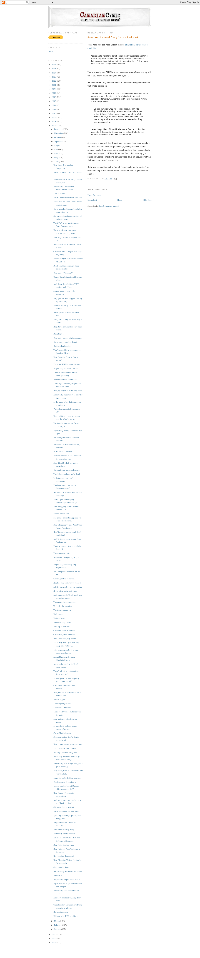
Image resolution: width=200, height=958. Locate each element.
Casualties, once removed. (64, 634)
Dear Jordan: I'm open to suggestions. (63, 794)
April (56, 161)
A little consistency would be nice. (68, 197)
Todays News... (59, 618)
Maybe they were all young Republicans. (64, 566)
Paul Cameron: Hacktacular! (65, 748)
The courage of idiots (62, 553)
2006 (54, 934)
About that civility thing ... (64, 829)
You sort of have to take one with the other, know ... (67, 457)
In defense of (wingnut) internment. (63, 480)
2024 (54, 72)
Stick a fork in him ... (62, 513)
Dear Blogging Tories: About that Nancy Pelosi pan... (67, 526)
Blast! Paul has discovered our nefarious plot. (66, 267)
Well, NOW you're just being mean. (68, 390)
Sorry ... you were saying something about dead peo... (66, 501)
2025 (54, 68)
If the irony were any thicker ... (66, 379)
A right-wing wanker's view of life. (67, 871)
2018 (54, 97)
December (58, 129)
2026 (54, 64)
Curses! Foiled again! (62, 733)
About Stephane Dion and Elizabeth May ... (64, 658)
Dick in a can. (59, 614)
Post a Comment (94, 195)
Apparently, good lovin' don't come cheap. (65, 666)
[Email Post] (115, 178)
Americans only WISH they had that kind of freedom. (66, 839)
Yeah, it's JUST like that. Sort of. (66, 364)
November (58, 133)
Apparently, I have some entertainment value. (63, 188)
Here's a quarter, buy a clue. (64, 638)
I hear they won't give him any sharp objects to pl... (66, 644)
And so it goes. (59, 699)
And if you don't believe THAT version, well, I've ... (66, 286)
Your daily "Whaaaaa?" (63, 272)
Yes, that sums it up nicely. (64, 781)
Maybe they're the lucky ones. (66, 368)
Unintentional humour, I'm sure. (66, 469)
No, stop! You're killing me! (65, 752)
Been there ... (58, 333)
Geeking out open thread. (64, 578)
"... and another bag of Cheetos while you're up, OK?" (66, 787)
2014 (54, 105)
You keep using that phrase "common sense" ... (64, 487)
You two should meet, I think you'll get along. (65, 374)
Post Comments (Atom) (109, 205)
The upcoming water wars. (64, 602)
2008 (54, 121)
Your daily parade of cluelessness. (67, 337)
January (57, 929)
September (59, 141)
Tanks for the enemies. (62, 606)
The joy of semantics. (62, 610)
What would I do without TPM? (66, 811)
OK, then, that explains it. (64, 807)
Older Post (147, 200)
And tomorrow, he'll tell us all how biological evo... (67, 596)
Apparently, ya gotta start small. (66, 879)
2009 (54, 117)
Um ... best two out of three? (65, 341)
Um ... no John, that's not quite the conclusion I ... (67, 210)
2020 (54, 89)
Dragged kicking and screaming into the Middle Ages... (66, 418)
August (57, 145)
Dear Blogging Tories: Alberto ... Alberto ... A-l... (67, 508)
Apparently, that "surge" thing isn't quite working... (67, 765)
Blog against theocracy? (63, 856)
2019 (54, 93)
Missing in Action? (61, 626)
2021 (54, 84)
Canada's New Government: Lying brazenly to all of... (67, 906)
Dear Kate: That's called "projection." (63, 167)
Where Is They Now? (62, 622)
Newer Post (92, 200)
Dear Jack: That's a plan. (63, 844)
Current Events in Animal (64, 630)
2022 (54, 80)
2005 (54, 938)
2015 (54, 101)
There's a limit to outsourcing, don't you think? (66, 673)
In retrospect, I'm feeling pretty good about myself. (66, 680)
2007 (54, 125)
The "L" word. (59, 193)
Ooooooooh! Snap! (61, 867)
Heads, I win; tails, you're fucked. (67, 582)
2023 (54, 76)
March (57, 921)
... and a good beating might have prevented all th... (67, 385)
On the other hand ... (61, 345)
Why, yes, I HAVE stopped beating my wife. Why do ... (67, 300)
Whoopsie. (57, 875)
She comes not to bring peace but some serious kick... (67, 519)
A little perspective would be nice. (67, 586)
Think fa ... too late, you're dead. (66, 474)
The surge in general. (62, 703)
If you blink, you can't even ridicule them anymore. (64, 232)
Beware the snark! (60, 911)
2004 (54, 942)
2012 (54, 109)
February (58, 925)
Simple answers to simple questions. (64, 293)
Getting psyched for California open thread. (66, 739)
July (56, 149)
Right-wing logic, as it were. (65, 590)
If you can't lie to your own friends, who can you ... (67, 885)
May (56, 157)
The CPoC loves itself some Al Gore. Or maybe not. (66, 225)
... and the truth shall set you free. (67, 777)
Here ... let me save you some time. (67, 744)
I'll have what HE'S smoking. (65, 916)
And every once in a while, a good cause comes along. (67, 758)
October (57, 137)
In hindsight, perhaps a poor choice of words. (65, 727)
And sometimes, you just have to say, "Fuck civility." (67, 802)
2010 (54, 113)
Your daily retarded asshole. (65, 833)
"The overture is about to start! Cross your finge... (66, 651)
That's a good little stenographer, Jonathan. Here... (67, 352)
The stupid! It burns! (62, 707)
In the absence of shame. (63, 451)
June (56, 153)
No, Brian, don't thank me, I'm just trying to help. (67, 217)
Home (119, 200)
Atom (50, 51)
